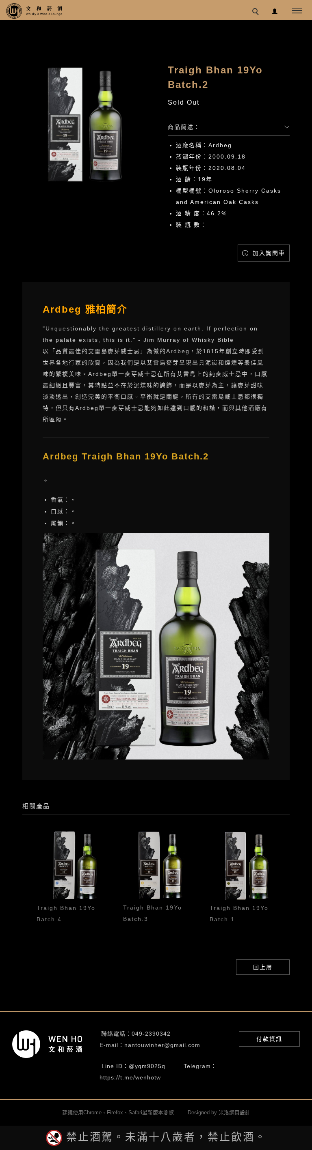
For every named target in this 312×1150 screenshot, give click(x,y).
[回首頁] (34, 11)
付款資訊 (269, 1039)
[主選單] (297, 11)
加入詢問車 (267, 253)
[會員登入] (275, 10)
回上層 (263, 967)
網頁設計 (239, 1112)
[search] (257, 12)
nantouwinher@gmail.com (162, 1045)
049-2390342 (151, 1033)
